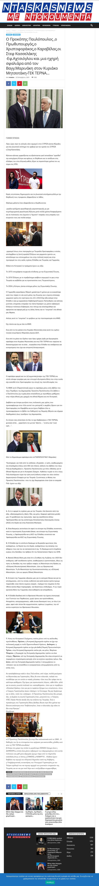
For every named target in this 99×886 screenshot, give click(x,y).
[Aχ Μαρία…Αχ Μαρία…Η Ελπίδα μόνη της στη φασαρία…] (34, 803)
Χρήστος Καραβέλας (27, 776)
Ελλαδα (9, 25)
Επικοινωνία (66, 25)
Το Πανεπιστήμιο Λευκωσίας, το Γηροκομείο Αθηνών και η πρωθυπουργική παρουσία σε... (54, 853)
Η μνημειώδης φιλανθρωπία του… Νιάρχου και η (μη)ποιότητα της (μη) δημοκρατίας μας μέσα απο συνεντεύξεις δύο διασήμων (53, 818)
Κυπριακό (49, 772)
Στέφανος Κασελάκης (13, 776)
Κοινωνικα (46, 25)
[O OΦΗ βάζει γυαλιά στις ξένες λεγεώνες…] (41, 841)
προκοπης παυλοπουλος (43, 774)
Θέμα (69, 852)
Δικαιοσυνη (26, 25)
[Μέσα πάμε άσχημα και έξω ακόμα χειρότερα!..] (15, 803)
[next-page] (61, 794)
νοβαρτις (31, 774)
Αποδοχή (50, 882)
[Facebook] (8, 83)
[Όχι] (96, 879)
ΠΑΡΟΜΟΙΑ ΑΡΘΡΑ (14, 794)
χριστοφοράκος (39, 776)
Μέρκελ (24, 774)
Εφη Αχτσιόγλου (33, 772)
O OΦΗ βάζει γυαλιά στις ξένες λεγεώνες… (55, 839)
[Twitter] (14, 83)
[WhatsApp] (25, 83)
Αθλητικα (36, 25)
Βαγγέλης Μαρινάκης (20, 772)
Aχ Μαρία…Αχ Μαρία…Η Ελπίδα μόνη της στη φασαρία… (34, 814)
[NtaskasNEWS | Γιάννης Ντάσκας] (49, 11)
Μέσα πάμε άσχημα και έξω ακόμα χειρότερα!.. (54, 865)
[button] (91, 25)
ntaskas (11, 77)
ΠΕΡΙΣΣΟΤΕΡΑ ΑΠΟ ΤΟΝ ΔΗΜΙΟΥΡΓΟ (36, 794)
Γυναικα (56, 25)
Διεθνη (17, 25)
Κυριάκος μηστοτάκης (13, 774)
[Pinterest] (19, 83)
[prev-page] (58, 794)
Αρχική (8, 30)
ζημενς (42, 772)
